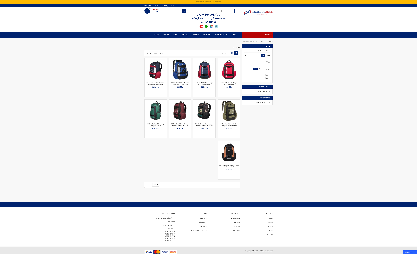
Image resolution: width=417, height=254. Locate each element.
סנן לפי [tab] (267, 46)
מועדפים (164, 6)
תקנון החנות (269, 234)
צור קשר (270, 230)
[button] (237, 61)
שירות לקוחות (203, 226)
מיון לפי (161, 53)
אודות (271, 218)
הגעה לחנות (236, 222)
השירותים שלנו (203, 222)
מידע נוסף (270, 226)
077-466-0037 (206, 14)
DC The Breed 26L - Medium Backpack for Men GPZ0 (229, 125)
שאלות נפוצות (203, 218)
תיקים (262, 41)
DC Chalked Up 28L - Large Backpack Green (155, 125)
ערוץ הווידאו (236, 226)
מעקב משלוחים (235, 218)
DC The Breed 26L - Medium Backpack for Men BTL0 (155, 83)
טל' (218, 14)
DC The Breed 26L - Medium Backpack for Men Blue (180, 83)
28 (266, 78)
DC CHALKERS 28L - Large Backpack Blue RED (204, 83)
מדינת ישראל (171, 222)
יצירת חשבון (147, 6)
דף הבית (270, 41)
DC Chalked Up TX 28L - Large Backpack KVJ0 (229, 166)
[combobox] (208, 11)
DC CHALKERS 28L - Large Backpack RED (229, 83)
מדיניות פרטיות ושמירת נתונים (198, 230)
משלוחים (270, 222)
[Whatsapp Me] (206, 28)
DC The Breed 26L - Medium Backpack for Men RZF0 (180, 125)
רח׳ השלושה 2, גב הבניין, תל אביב (164, 218)
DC (266, 62)
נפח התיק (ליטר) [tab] (262, 69)
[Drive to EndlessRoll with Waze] (216, 28)
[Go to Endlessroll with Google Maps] (211, 28)
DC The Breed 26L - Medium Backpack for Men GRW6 (204, 125)
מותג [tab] (266, 55)
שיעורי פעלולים (236, 230)
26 (266, 75)
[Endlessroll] (255, 12)
